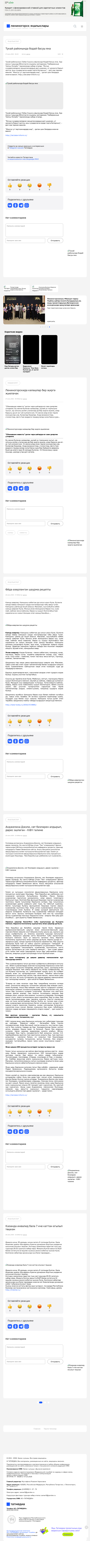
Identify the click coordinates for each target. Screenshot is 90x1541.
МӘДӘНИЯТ (13, 383)
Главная (37, 1429)
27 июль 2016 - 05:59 (11, 399)
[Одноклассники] (15, 205)
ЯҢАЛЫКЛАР (13, 41)
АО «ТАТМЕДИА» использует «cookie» (21, 1532)
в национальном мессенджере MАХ (23, 159)
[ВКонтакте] (10, 205)
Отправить (55, 240)
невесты (23, 532)
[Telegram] (21, 205)
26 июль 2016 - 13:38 (11, 835)
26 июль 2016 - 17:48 (11, 595)
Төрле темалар (50, 1429)
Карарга (67, 1534)
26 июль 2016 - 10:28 (11, 1234)
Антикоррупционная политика (18, 1531)
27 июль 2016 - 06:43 (11, 54)
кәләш (10, 532)
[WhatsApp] (26, 205)
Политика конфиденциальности (19, 1537)
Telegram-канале (16, 148)
